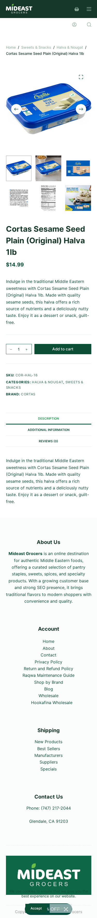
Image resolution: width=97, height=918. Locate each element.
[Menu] (89, 9)
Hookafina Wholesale (51, 702)
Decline (61, 908)
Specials (48, 769)
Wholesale (48, 695)
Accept (36, 908)
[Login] (74, 24)
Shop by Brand (48, 682)
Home (48, 641)
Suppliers (49, 762)
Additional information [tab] (49, 430)
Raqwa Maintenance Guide (48, 675)
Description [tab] (48, 418)
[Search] (89, 24)
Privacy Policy (48, 661)
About (49, 648)
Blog (48, 688)
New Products (48, 741)
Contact (48, 654)
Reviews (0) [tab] (48, 441)
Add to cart (62, 349)
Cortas (28, 394)
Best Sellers (48, 748)
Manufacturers (48, 755)
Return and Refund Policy (48, 668)
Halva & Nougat (47, 382)
